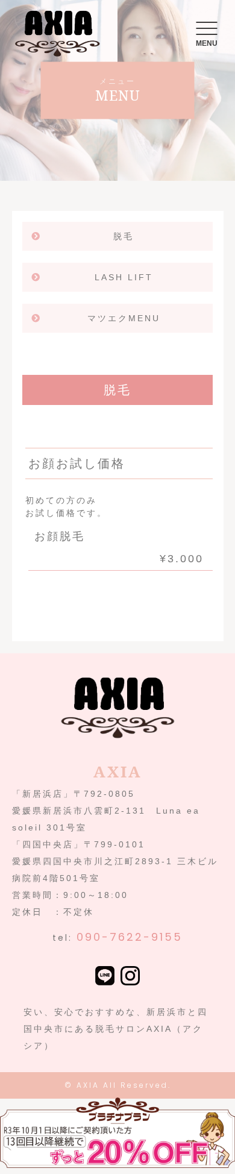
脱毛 (123, 236)
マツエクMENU (123, 318)
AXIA (88, 1085)
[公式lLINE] (104, 977)
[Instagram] (130, 977)
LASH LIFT (124, 277)
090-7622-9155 (130, 936)
